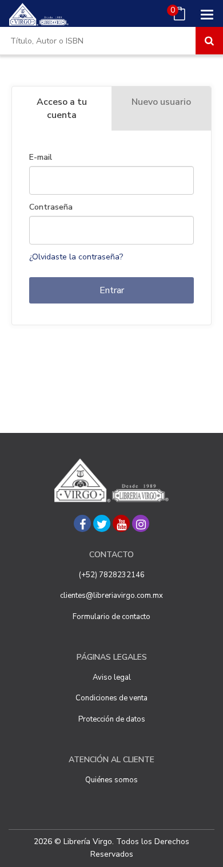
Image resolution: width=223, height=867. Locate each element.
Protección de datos (111, 719)
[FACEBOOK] (82, 523)
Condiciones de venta (111, 698)
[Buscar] (209, 40)
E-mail (40, 157)
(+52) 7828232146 (112, 575)
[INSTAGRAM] (140, 523)
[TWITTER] (101, 523)
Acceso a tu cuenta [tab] (62, 108)
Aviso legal (112, 677)
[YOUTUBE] (121, 523)
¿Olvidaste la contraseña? (76, 256)
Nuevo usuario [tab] (161, 102)
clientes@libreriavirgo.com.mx (111, 595)
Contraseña (51, 207)
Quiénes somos (111, 780)
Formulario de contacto (111, 617)
